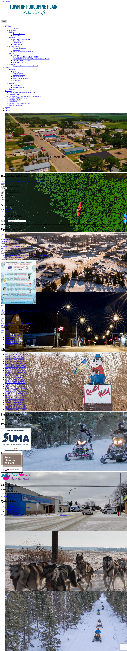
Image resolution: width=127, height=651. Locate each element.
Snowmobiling (13, 101)
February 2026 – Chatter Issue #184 (16, 365)
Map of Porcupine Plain (20, 78)
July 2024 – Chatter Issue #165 (14, 399)
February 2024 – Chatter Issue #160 (16, 408)
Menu (4, 21)
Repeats (4, 188)
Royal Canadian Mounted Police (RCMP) (26, 57)
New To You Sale (6, 248)
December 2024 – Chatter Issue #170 (16, 390)
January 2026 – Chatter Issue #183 (15, 367)
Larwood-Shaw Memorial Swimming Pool (22, 92)
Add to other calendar (11, 343)
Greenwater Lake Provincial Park (19, 103)
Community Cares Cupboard (10, 241)
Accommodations (14, 82)
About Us (12, 37)
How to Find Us (18, 76)
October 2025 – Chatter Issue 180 (15, 372)
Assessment (16, 50)
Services (11, 53)
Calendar (7, 107)
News (6, 108)
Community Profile (19, 75)
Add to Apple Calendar (12, 341)
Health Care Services (19, 62)
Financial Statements (19, 48)
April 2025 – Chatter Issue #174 (15, 383)
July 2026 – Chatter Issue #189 (14, 356)
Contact (7, 110)
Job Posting (12, 30)
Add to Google (9, 337)
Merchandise (17, 43)
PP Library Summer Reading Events (12, 257)
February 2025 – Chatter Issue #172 (16, 386)
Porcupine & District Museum (18, 98)
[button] (2, 332)
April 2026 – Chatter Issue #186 (15, 361)
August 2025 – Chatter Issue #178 (15, 376)
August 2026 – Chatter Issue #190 (15, 354)
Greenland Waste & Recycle (21, 60)
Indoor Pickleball (6, 209)
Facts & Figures (18, 44)
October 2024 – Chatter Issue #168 (16, 393)
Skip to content (5, 1)
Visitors (7, 67)
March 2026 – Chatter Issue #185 (15, 363)
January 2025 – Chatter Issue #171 (15, 388)
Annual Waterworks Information (23, 51)
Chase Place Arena (15, 94)
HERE (7, 419)
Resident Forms (14, 46)
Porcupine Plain (18, 515)
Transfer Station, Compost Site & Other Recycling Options (31, 59)
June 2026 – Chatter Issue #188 (15, 358)
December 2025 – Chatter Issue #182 (16, 368)
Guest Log (12, 89)
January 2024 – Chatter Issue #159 (15, 409)
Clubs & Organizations (16, 105)
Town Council (13, 28)
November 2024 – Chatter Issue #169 (16, 392)
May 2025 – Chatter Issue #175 (15, 381)
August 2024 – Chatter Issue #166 (15, 397)
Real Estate (16, 35)
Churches (16, 55)
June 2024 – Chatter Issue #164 (15, 400)
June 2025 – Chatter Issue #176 (15, 379)
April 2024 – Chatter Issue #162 (15, 404)
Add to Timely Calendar (12, 336)
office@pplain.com (7, 496)
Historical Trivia (18, 41)
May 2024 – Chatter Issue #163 (15, 402)
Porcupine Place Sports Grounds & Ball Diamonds (24, 96)
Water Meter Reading (11, 511)
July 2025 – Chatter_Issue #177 (15, 377)
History (15, 71)
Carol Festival (5, 211)
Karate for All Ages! (7, 325)
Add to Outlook (10, 339)
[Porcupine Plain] (33, 18)
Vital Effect (63, 515)
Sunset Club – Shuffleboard (9, 313)
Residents (8, 27)
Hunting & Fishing (15, 100)
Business (11, 32)
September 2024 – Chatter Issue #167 (16, 395)
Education (12, 64)
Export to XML (10, 344)
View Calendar (5, 330)
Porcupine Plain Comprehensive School (25, 66)
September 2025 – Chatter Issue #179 (16, 374)
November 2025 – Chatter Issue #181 (16, 370)
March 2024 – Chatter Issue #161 (15, 406)
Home (7, 25)
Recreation (8, 91)
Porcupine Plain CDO (38, 181)
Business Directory (19, 34)
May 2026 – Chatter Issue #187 (15, 359)
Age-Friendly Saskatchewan (21, 39)
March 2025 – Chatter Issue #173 (15, 384)
